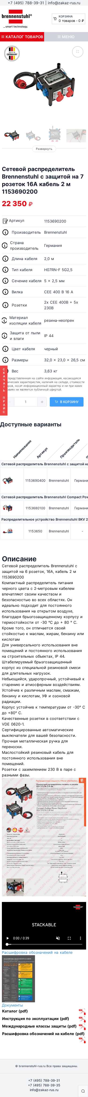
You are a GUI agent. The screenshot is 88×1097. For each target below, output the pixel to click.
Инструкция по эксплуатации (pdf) (35, 1018)
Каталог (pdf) (15, 1011)
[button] (9, 401)
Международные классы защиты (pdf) (39, 1026)
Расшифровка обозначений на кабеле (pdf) (43, 1033)
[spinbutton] (26, 402)
